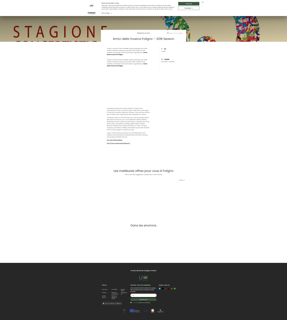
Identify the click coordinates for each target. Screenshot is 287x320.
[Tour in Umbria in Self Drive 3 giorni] (164, 202)
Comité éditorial (104, 296)
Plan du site (104, 289)
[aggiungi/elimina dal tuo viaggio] (111, 235)
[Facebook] (160, 288)
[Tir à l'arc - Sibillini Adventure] (204, 202)
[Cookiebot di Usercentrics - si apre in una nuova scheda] (91, 13)
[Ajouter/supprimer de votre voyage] (113, 185)
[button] (114, 297)
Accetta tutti (189, 3)
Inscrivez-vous (143, 299)
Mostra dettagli (105, 13)
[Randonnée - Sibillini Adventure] (177, 202)
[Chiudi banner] (202, 2)
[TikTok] (169, 288)
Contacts (104, 292)
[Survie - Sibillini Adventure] (108, 202)
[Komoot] (175, 288)
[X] (163, 288)
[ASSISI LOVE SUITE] (191, 202)
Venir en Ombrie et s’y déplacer (113, 303)
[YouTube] (172, 288)
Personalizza (188, 8)
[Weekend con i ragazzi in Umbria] (121, 202)
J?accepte (141, 302)
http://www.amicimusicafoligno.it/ (118, 143)
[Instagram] (166, 288)
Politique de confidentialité (115, 293)
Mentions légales (123, 290)
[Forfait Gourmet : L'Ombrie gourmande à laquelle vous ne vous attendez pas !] (135, 202)
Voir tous (181, 180)
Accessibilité (114, 289)
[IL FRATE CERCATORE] (150, 202)
